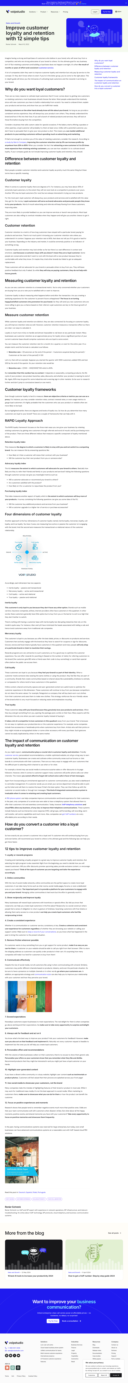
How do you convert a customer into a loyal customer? (107, 87)
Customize (91, 1375)
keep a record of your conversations (42, 932)
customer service (11, 755)
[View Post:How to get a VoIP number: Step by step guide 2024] (94, 1255)
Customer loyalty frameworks (106, 77)
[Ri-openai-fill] (12, 1367)
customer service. (46, 68)
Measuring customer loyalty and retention (107, 73)
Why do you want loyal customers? (103, 61)
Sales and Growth (13, 23)
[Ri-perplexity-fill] (18, 1367)
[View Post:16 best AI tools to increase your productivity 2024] (34, 1255)
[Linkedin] (6, 1355)
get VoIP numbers (69, 814)
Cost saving (10, 1199)
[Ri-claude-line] (7, 1367)
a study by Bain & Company (16, 142)
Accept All (116, 1375)
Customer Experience (23, 1199)
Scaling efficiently (39, 1199)
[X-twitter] (14, 1355)
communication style (43, 974)
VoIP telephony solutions (72, 804)
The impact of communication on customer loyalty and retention (107, 81)
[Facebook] (10, 1355)
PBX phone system (14, 798)
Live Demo (82, 4)
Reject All (104, 1375)
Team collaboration (54, 1199)
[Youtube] (18, 1355)
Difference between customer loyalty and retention (106, 67)
